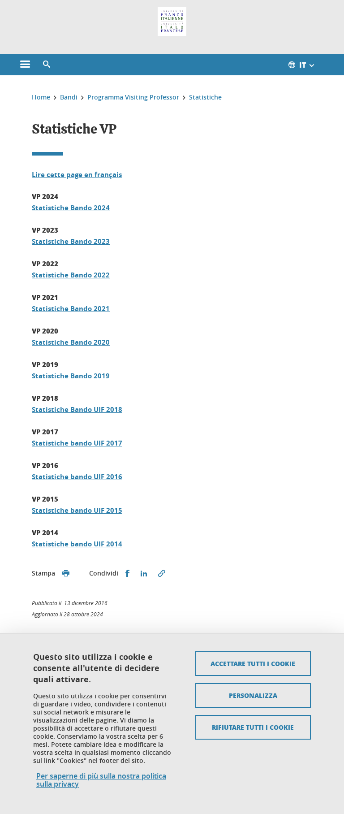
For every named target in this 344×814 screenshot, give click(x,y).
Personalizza (253, 695)
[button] (46, 64)
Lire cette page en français (77, 174)
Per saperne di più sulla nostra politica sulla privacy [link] (101, 780)
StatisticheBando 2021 (71, 308)
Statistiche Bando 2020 (71, 342)
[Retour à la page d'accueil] (172, 21)
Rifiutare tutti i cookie (253, 727)
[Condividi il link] (161, 573)
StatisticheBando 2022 (71, 275)
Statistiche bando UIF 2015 (77, 510)
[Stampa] (65, 573)
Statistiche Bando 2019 (71, 376)
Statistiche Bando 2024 (71, 207)
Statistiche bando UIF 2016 (77, 476)
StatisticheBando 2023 (71, 241)
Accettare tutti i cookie (253, 663)
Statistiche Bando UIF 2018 (77, 409)
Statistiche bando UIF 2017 (77, 443)
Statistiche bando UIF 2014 (77, 544)
